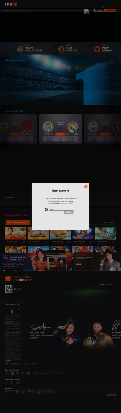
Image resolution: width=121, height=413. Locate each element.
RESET (68, 212)
